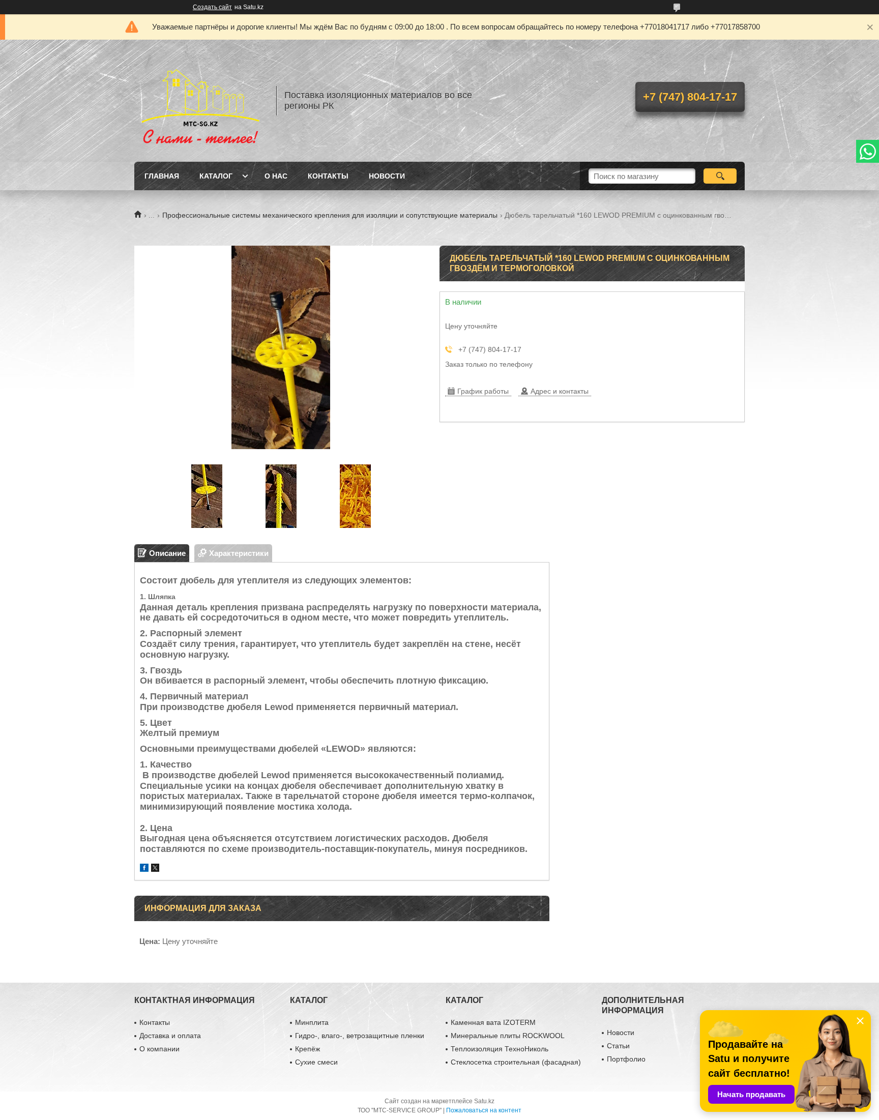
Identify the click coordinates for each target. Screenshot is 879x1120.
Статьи (618, 1046)
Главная (161, 176)
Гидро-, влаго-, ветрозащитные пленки (359, 1035)
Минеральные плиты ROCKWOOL (508, 1035)
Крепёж (307, 1049)
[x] (155, 869)
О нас (276, 176)
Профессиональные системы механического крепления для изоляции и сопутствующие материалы (329, 215)
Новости (387, 176)
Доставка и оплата (170, 1035)
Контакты (328, 176)
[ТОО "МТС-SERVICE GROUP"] (200, 100)
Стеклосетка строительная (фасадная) (516, 1062)
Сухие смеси (316, 1062)
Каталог (215, 176)
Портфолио (626, 1059)
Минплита (312, 1022)
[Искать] (720, 176)
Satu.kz (484, 1101)
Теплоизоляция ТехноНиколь (499, 1049)
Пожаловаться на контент (483, 1110)
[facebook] (144, 869)
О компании (159, 1049)
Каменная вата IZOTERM (493, 1022)
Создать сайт (212, 7)
